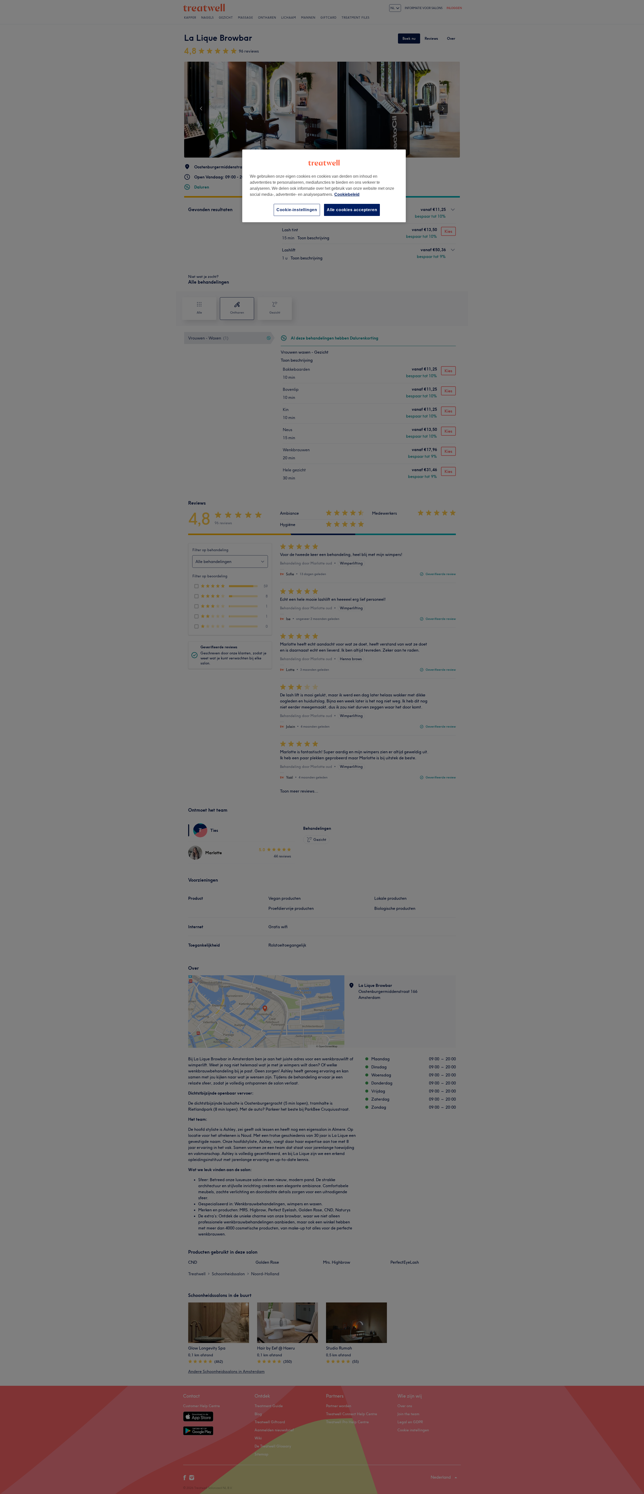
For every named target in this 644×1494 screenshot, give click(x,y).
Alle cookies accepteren (352, 210)
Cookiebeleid (346, 194)
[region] (324, 186)
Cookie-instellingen (296, 210)
